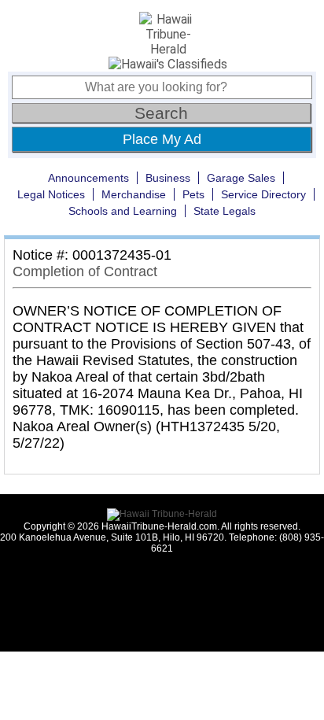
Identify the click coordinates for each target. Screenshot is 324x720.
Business (167, 178)
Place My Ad (162, 139)
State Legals (224, 211)
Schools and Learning (122, 211)
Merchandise (133, 194)
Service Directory (263, 194)
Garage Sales (241, 178)
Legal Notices (51, 194)
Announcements (88, 178)
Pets (193, 194)
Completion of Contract (85, 271)
